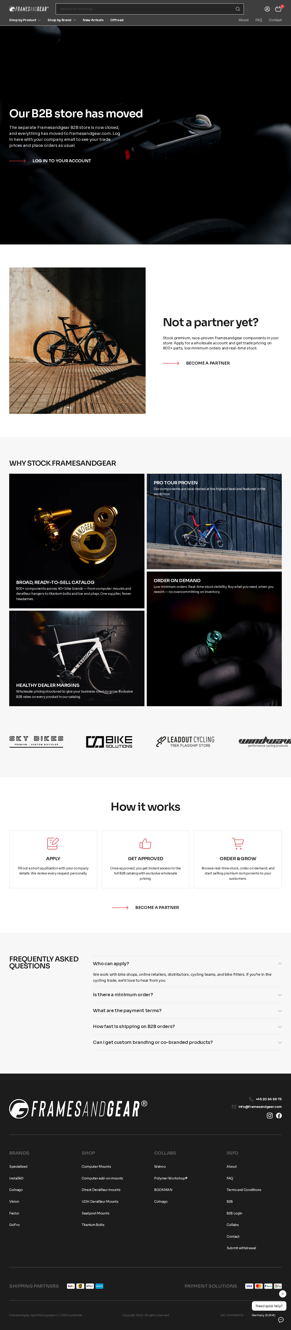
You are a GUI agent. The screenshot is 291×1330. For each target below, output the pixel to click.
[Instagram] (270, 1115)
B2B (230, 1201)
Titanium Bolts (93, 1225)
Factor (14, 1213)
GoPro (14, 1225)
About (243, 20)
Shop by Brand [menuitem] (59, 20)
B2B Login (234, 1213)
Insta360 (16, 1178)
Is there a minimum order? (123, 995)
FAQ (258, 20)
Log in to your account (61, 161)
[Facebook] (279, 1115)
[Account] (267, 9)
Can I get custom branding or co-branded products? (153, 1042)
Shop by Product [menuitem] (22, 20)
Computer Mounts (96, 1166)
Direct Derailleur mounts (101, 1190)
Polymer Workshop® (170, 1178)
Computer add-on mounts (102, 1178)
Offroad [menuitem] (117, 20)
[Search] (238, 9)
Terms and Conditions (244, 1190)
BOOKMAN (163, 1190)
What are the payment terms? (127, 1010)
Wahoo (160, 1166)
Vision (14, 1201)
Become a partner (208, 363)
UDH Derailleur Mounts (100, 1201)
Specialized (18, 1166)
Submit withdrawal (241, 1248)
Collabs (233, 1225)
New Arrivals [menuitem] (93, 20)
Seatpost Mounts (95, 1213)
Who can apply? (111, 964)
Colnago (16, 1190)
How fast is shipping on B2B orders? (134, 1026)
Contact (275, 20)
